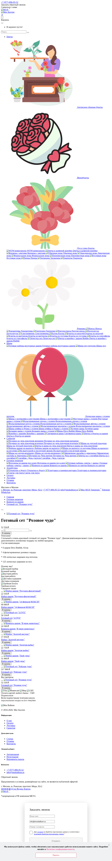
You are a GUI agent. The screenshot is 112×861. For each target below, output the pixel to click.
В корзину (6, 533)
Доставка (11, 478)
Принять (56, 855)
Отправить (56, 841)
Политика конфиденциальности (60, 849)
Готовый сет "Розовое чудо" (14, 685)
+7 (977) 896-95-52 (9, 2)
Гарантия (11, 728)
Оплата (10, 475)
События (11, 438)
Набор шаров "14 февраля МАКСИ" (18, 607)
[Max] (4, 9)
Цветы (10, 37)
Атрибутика (12, 468)
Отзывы (10, 480)
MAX (88, 490)
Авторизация (13, 754)
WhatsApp (5, 492)
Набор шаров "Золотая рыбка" (15, 650)
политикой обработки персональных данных (49, 834)
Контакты (11, 483)
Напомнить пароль (15, 759)
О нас (9, 720)
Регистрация (12, 757)
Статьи (10, 739)
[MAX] (4, 791)
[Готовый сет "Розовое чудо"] (21, 513)
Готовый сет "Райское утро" (14, 672)
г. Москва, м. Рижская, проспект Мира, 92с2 (21, 490)
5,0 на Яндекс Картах (16, 789)
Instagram (96, 489)
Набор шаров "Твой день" (13, 661)
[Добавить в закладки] (2, 509)
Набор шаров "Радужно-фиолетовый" (18, 596)
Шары (9, 343)
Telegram (106, 490)
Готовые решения (15, 460)
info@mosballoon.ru (69, 490)
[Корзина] (2, 17)
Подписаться (15, 703)
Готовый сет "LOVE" (11, 618)
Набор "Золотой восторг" (13, 639)
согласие (40, 832)
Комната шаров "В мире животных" (18, 629)
